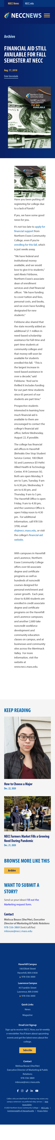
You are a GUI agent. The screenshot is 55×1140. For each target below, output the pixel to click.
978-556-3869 (12, 927)
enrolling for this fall (25, 244)
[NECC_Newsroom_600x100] (23, 15)
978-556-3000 (28, 976)
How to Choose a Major (18, 784)
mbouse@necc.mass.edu (18, 931)
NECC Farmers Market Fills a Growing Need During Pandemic (26, 838)
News (27, 1009)
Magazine (27, 1015)
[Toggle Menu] (47, 15)
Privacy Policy (42, 1111)
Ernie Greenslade (11, 76)
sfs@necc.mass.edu (25, 530)
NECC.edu (29, 3)
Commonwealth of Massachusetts (20, 1111)
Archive (12, 870)
